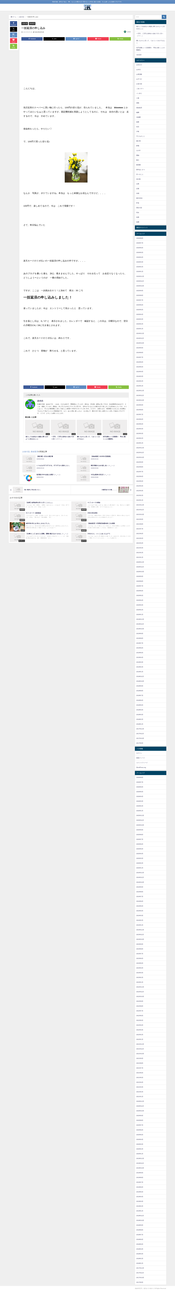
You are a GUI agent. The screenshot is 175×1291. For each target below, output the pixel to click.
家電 (137, 145)
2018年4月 (139, 710)
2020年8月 (139, 581)
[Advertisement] (76, 58)
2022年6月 (139, 476)
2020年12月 (140, 562)
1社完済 (138, 54)
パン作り (139, 93)
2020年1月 (139, 614)
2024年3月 (139, 376)
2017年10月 (140, 738)
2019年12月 (140, 619)
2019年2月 (139, 667)
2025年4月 (139, 314)
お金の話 (24, 23)
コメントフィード (142, 762)
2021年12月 (140, 505)
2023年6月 (139, 419)
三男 (137, 98)
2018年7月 (139, 695)
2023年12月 (140, 390)
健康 (137, 112)
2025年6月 (139, 305)
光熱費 (138, 117)
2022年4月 (139, 486)
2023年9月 (139, 405)
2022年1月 (139, 500)
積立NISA (139, 198)
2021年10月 (140, 514)
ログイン (139, 753)
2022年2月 (139, 495)
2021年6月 (139, 533)
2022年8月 (139, 467)
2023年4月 (139, 428)
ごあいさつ (139, 88)
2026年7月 (139, 243)
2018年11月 (140, 676)
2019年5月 (139, 652)
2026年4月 (139, 257)
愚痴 (137, 155)
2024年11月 (140, 338)
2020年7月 (139, 586)
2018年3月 (139, 714)
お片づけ (139, 79)
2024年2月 (139, 381)
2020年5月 (139, 595)
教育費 (138, 165)
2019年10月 (140, 628)
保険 (137, 103)
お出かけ (139, 64)
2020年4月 (139, 600)
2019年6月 (139, 648)
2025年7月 (139, 300)
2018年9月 (139, 686)
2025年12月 (140, 276)
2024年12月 (140, 333)
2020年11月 (140, 567)
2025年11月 (140, 281)
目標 (137, 193)
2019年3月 (139, 662)
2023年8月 (139, 409)
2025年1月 (139, 328)
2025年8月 (139, 295)
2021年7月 (139, 528)
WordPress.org (141, 767)
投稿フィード (140, 758)
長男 (137, 217)
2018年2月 (139, 719)
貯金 (137, 203)
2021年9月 (139, 519)
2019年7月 (139, 643)
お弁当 (138, 69)
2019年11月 (140, 624)
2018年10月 (140, 681)
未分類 (138, 179)
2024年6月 (139, 362)
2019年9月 (139, 633)
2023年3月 (139, 433)
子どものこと (140, 136)
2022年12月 (140, 447)
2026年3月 (139, 262)
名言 (137, 126)
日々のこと (139, 174)
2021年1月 (139, 557)
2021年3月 (139, 548)
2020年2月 (139, 609)
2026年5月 (139, 252)
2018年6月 (139, 700)
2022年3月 (139, 490)
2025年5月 (139, 309)
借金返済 (32, 23)
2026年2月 (139, 266)
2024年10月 (140, 343)
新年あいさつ (140, 169)
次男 (137, 184)
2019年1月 (139, 671)
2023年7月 (139, 414)
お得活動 (139, 74)
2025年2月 (139, 324)
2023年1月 (139, 443)
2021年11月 (140, 509)
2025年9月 (139, 290)
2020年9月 (139, 576)
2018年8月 (139, 690)
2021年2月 (139, 552)
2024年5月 (139, 366)
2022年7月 (139, 471)
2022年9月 (139, 462)
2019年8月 (139, 638)
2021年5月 (139, 538)
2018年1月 (139, 724)
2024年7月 (139, 357)
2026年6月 (139, 247)
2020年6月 (139, 590)
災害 (137, 188)
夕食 (137, 131)
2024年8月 (139, 352)
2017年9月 (139, 743)
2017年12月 (140, 729)
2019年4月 (139, 657)
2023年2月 (139, 438)
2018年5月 (139, 705)
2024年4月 (139, 371)
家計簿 (138, 141)
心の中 (138, 150)
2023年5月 (139, 424)
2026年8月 (139, 238)
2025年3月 (139, 319)
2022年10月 (140, 457)
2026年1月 (139, 271)
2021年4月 (139, 543)
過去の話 (139, 207)
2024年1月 (139, 386)
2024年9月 (139, 347)
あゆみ (129, 31)
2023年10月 (140, 400)
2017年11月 (140, 733)
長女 (137, 212)
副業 (137, 122)
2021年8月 (139, 524)
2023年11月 (140, 395)
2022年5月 (139, 481)
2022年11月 (140, 452)
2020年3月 (139, 605)
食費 (137, 222)
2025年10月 (140, 286)
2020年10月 (140, 571)
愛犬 (137, 160)
